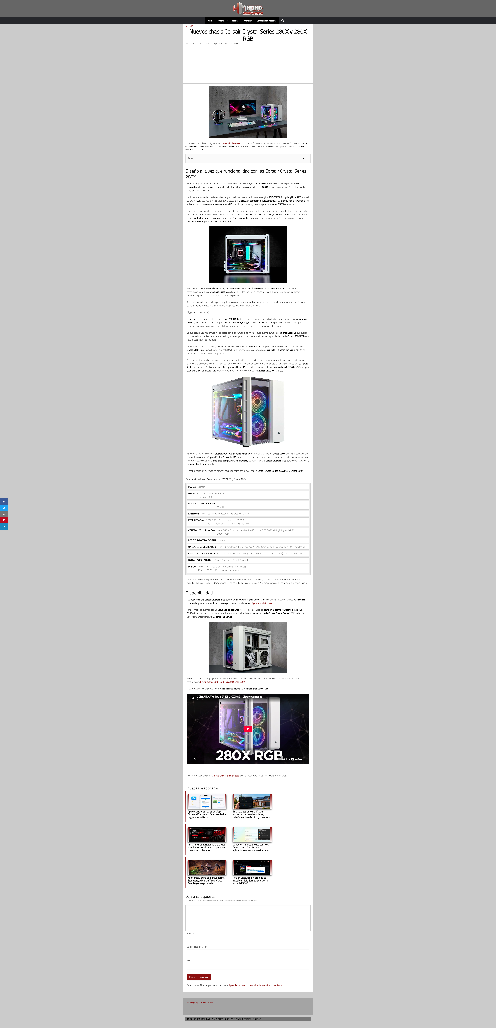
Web (189, 960)
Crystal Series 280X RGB (212, 682)
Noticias (234, 20)
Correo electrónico (197, 947)
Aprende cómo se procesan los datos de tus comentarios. (256, 985)
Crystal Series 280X (235, 682)
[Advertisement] (248, 64)
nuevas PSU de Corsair (230, 143)
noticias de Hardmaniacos (226, 775)
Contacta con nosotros (266, 20)
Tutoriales (247, 20)
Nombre (191, 933)
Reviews (220, 20)
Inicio (209, 20)
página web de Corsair (261, 603)
